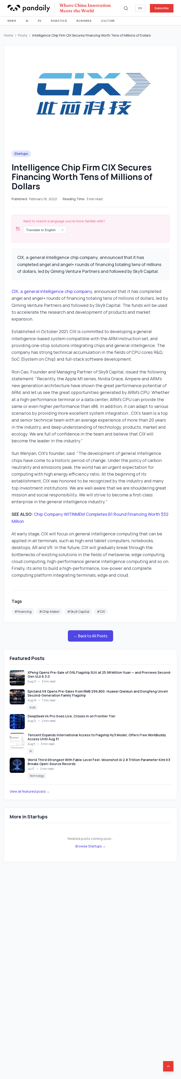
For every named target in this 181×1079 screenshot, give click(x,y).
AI (27, 20)
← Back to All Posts (90, 636)
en (140, 8)
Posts (22, 35)
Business (84, 20)
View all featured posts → (30, 791)
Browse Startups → (90, 846)
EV (39, 20)
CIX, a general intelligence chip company (52, 291)
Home (8, 35)
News (12, 20)
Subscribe (162, 8)
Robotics (59, 20)
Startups (21, 153)
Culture (108, 20)
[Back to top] (168, 1066)
